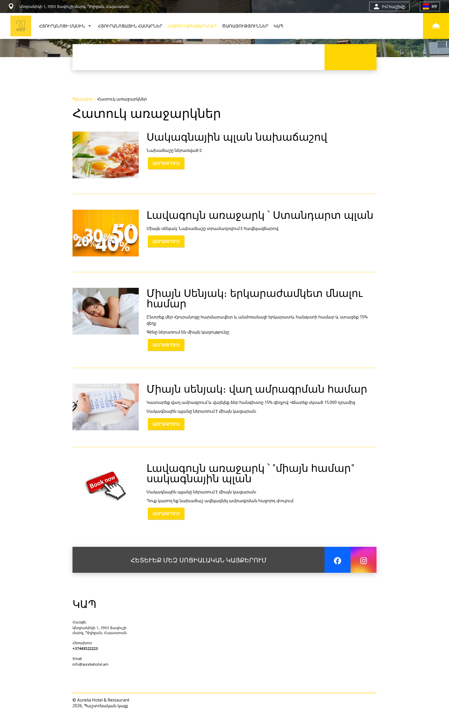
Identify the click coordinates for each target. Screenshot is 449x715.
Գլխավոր (83, 99)
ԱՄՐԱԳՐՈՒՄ (166, 163)
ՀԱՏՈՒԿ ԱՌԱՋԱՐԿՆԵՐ (192, 26)
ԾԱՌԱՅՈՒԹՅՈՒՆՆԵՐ (245, 26)
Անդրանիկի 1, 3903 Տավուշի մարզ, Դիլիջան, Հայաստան (99, 630)
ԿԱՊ (278, 26)
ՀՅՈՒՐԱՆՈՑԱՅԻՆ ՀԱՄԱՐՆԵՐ (130, 26)
